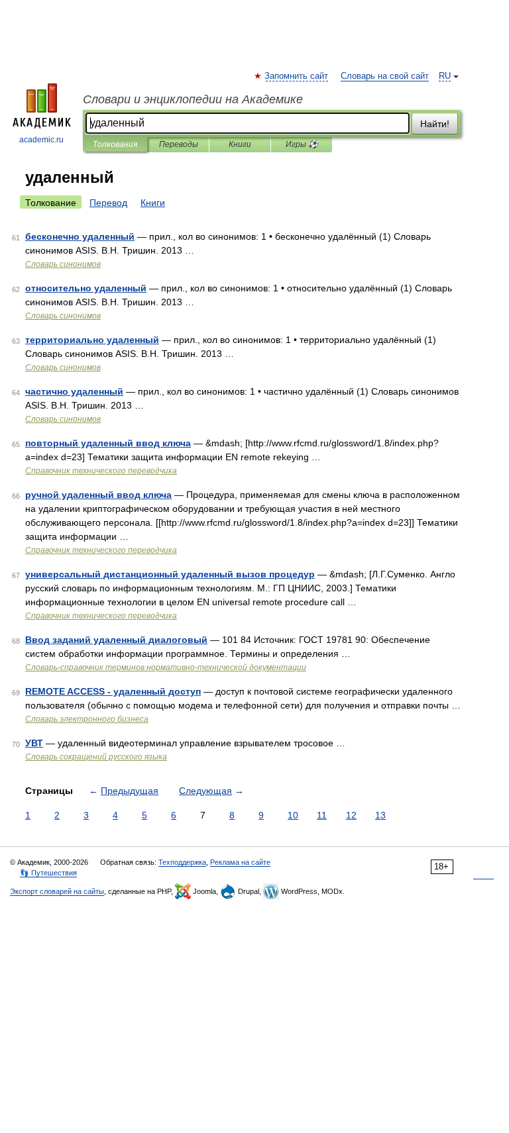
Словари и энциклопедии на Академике (193, 99)
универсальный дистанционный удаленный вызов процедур (170, 574)
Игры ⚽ (302, 144)
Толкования (115, 144)
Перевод (108, 202)
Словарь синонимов (63, 264)
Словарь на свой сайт (385, 76)
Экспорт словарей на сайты (57, 891)
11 (322, 815)
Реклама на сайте (240, 862)
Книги (240, 144)
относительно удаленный (85, 288)
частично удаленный (74, 391)
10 (293, 815)
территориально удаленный (92, 339)
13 (380, 815)
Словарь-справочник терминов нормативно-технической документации (165, 667)
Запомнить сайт (297, 76)
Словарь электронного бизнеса (86, 719)
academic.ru (41, 139)
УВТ (34, 743)
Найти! (434, 124)
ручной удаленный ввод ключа (98, 494)
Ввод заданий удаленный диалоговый (116, 639)
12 (351, 815)
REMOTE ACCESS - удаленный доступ (113, 691)
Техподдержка (182, 862)
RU (445, 76)
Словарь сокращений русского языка (96, 757)
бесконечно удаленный (80, 236)
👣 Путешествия (48, 873)
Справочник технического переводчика (101, 470)
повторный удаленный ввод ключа (108, 443)
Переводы (178, 144)
